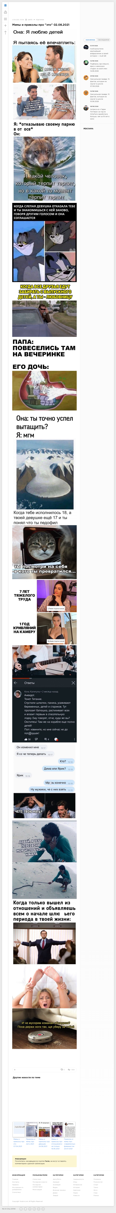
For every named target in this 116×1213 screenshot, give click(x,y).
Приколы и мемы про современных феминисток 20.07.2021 (69, 1144)
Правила (15, 1184)
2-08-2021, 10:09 (18, 19)
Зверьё (55, 1195)
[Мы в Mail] (43, 1209)
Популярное (90, 40)
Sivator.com (24, 1201)
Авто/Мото (57, 1179)
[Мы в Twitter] (25, 1209)
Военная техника (59, 1190)
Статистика (16, 1192)
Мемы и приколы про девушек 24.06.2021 (44, 1143)
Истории (76, 1187)
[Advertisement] (44, 10)
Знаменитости (78, 1179)
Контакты (15, 1182)
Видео (55, 1187)
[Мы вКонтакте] (21, 1209)
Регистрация (37, 1189)
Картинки (40, 19)
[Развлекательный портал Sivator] (5, 5)
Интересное (77, 1184)
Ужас (96, 1193)
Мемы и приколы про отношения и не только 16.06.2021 (56, 1144)
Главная (15, 1179)
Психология (98, 1182)
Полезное (97, 1179)
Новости (76, 1195)
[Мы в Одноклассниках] (38, 1209)
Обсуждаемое (103, 40)
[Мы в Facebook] (30, 1209)
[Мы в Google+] (34, 1209)
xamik (30, 19)
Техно (96, 1187)
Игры (75, 1182)
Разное (96, 1195)
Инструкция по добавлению (17, 1188)
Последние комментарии (37, 1186)
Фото (95, 1190)
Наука (75, 1193)
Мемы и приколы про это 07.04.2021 (18, 1143)
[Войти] (5, 12)
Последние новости (40, 1182)
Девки (55, 1193)
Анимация (56, 1184)
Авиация (56, 1182)
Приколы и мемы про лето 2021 (30, 1142)
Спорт (96, 1184)
